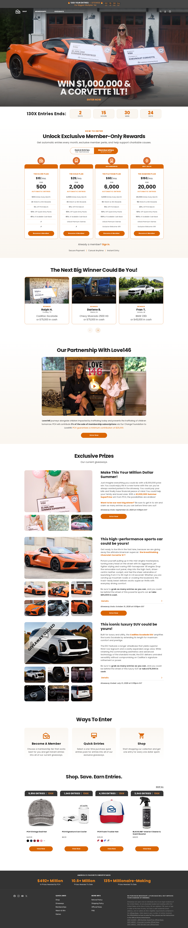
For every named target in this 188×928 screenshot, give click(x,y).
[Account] (165, 11)
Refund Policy (96, 900)
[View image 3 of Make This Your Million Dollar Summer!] (81, 523)
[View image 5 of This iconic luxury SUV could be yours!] (58, 693)
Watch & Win (60, 910)
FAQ (93, 910)
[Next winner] (98, 330)
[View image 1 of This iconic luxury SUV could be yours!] (35, 675)
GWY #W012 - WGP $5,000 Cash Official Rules (143, 924)
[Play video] (94, 386)
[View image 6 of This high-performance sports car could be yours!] (81, 608)
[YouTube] (22, 896)
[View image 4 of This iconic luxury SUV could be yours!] (35, 693)
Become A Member (41, 233)
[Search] (160, 11)
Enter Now (94, 435)
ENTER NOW (94, 99)
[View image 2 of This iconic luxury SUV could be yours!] (58, 675)
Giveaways (60, 903)
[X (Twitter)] (26, 896)
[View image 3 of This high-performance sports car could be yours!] (81, 589)
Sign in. (106, 244)
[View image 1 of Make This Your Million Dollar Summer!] (35, 523)
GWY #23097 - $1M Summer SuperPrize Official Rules (145, 920)
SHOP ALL (160, 787)
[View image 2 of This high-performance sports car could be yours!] (58, 589)
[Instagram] (18, 896)
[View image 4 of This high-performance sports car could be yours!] (35, 608)
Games (58, 914)
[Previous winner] (90, 330)
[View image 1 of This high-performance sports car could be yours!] (35, 589)
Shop (58, 900)
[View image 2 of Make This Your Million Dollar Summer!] (58, 523)
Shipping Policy (97, 903)
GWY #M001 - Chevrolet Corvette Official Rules (143, 922)
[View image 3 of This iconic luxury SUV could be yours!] (81, 675)
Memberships (61, 907)
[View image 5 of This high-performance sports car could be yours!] (58, 608)
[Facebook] (14, 896)
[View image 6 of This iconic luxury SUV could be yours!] (81, 693)
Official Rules (96, 907)
